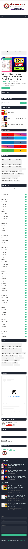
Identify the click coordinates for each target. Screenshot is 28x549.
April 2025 (14, 211)
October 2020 (14, 331)
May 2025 (14, 209)
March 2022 (14, 290)
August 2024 (14, 223)
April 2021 (14, 317)
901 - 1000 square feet (6, 178)
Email (2, 188)
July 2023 (14, 252)
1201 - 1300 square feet (6, 161)
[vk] (20, 142)
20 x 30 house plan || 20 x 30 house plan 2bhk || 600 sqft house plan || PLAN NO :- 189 (16, 487)
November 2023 (14, 242)
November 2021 (14, 300)
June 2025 (14, 206)
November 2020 (14, 329)
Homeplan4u (22, 540)
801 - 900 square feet (15, 175)
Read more (5, 87)
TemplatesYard (12, 545)
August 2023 (14, 249)
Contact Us (15, 543)
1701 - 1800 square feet (17, 166)
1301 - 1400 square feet (17, 161)
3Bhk (7, 171)
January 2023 (14, 266)
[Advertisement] (14, 34)
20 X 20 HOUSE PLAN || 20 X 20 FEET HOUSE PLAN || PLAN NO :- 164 (17, 123)
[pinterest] (16, 12)
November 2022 (14, 271)
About (10, 543)
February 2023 (14, 264)
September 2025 (14, 199)
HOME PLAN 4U (6, 81)
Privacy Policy (21, 543)
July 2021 (14, 309)
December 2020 (14, 326)
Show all (14, 54)
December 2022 (14, 269)
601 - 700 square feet (19, 173)
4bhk (20, 171)
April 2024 (14, 230)
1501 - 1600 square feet (17, 164)
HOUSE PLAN (14, 178)
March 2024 (14, 233)
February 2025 (14, 216)
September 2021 (14, 305)
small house (16, 180)
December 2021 (14, 297)
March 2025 (14, 213)
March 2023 (14, 261)
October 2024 (14, 218)
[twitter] (14, 12)
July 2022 (14, 281)
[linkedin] (7, 142)
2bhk (3, 171)
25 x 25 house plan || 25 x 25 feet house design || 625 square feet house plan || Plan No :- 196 (17, 505)
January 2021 (14, 324)
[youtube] (7, 134)
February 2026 (14, 194)
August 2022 (14, 278)
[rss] (20, 150)
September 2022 (14, 276)
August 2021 (14, 307)
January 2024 (14, 237)
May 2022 (14, 285)
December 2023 (14, 240)
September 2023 (14, 247)
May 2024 (14, 228)
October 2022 (14, 273)
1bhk (24, 168)
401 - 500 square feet (13, 171)
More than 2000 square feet (7, 180)
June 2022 (14, 283)
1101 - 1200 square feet (17, 159)
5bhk (13, 173)
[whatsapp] (7, 150)
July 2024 (14, 225)
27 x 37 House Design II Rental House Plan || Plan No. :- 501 (17, 471)
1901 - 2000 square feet (17, 168)
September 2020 (14, 333)
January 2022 (14, 295)
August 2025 (14, 201)
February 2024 (14, 235)
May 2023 (14, 257)
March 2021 (14, 319)
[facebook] (11, 12)
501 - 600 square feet (6, 173)
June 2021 (14, 312)
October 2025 (14, 197)
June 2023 (14, 254)
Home (6, 543)
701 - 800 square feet (6, 175)
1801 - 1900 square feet (6, 168)
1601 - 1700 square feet (6, 166)
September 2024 (14, 221)
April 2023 (14, 259)
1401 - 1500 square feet (6, 164)
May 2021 (14, 314)
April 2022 (14, 288)
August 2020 (14, 336)
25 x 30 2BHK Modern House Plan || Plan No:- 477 (16, 111)
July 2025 (14, 204)
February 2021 (14, 321)
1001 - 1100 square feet (6, 159)
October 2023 (14, 245)
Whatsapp (16, 188)
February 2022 (14, 293)
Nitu (9, 540)
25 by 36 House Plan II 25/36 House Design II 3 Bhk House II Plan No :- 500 (17, 117)
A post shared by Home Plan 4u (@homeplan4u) (14, 411)
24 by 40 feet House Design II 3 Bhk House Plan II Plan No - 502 (11, 76)
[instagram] (9, 12)
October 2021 (14, 302)
